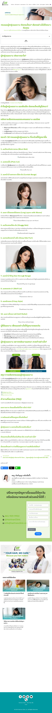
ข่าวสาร (37, 4)
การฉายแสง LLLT (35, 349)
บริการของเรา (17, 4)
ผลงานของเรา (23, 4)
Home (5, 30)
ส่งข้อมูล (38, 534)
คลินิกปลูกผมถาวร (17, 70)
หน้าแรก (12, 4)
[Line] (27, 696)
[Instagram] (23, 696)
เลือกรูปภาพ (31, 529)
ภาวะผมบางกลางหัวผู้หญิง (16, 103)
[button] (49, 36)
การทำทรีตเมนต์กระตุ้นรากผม (23, 349)
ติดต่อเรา (47, 4)
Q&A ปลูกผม (42, 4)
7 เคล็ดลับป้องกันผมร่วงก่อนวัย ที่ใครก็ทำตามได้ (14, 594)
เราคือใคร (34, 4)
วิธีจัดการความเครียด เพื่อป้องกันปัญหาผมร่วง (14, 622)
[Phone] (26, 699)
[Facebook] (20, 696)
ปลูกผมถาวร (29, 389)
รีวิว (27, 4)
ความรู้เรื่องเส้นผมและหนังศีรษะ (14, 30)
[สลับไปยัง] (50, 4)
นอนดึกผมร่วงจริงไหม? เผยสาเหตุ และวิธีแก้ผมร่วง (38, 594)
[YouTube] (31, 696)
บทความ (30, 4)
